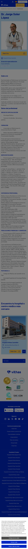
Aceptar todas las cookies (14, 546)
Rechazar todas (14, 542)
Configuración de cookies (14, 538)
